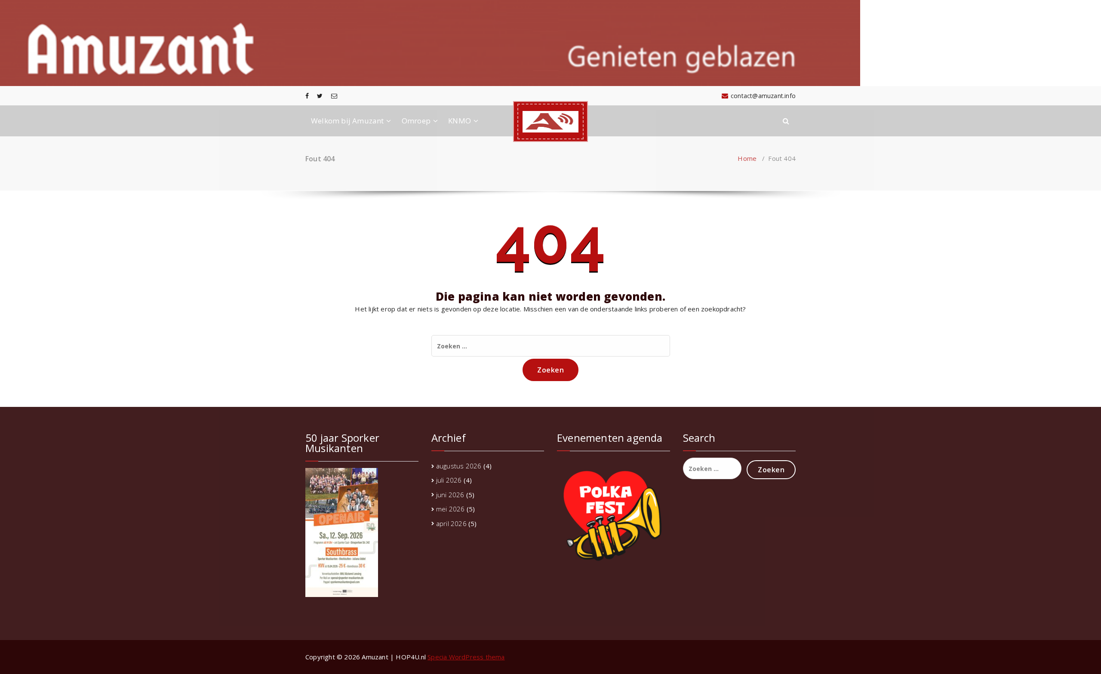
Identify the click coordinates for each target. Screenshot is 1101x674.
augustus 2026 (459, 466)
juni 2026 (450, 494)
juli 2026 (449, 480)
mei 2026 (450, 509)
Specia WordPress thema (465, 656)
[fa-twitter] (320, 96)
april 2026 (451, 523)
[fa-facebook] (307, 96)
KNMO (459, 121)
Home (747, 158)
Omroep (416, 121)
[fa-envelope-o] (334, 96)
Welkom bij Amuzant (347, 121)
